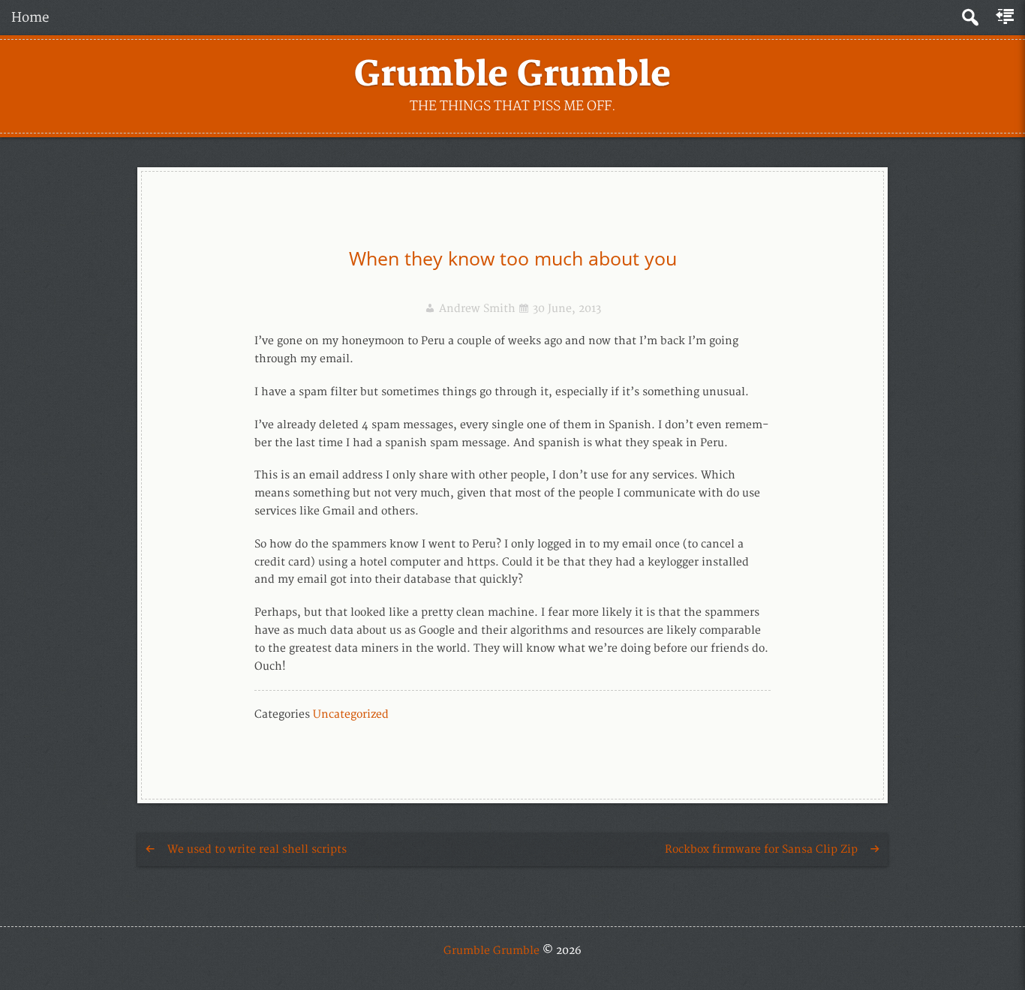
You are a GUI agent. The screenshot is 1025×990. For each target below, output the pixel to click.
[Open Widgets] (1006, 17)
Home (30, 18)
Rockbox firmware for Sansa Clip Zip (761, 849)
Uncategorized (351, 714)
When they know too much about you (513, 258)
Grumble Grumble (512, 75)
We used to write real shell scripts (257, 849)
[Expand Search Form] (969, 17)
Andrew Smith (477, 308)
